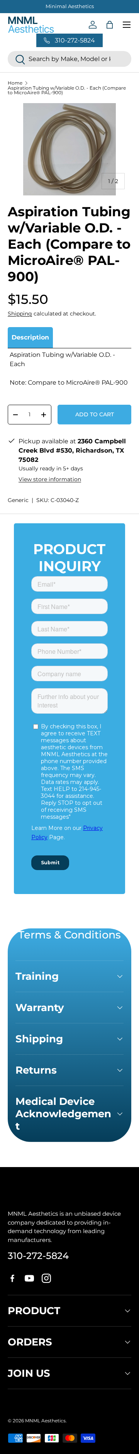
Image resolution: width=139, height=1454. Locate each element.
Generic (18, 500)
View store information (50, 479)
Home (15, 83)
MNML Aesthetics (45, 1420)
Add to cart (94, 414)
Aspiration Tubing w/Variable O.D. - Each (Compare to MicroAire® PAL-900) (67, 90)
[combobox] (69, 59)
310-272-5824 (38, 1255)
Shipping (20, 313)
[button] (109, 24)
